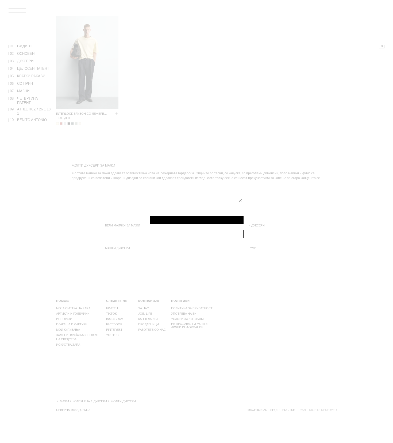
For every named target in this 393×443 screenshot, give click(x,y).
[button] (197, 220)
